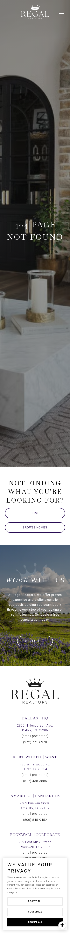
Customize (35, 911)
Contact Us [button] (35, 641)
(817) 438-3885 (35, 781)
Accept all (35, 922)
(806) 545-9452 (35, 820)
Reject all (35, 901)
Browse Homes (35, 527)
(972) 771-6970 (35, 742)
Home (35, 513)
